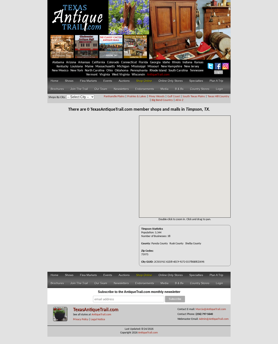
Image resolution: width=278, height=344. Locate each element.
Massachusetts (105, 66)
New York (76, 70)
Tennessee (197, 70)
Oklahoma (121, 70)
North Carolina (94, 70)
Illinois (176, 62)
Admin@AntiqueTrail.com (214, 319)
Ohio (109, 70)
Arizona (71, 62)
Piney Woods (157, 96)
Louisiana (76, 66)
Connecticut (129, 62)
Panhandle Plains (114, 96)
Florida (143, 62)
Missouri (153, 66)
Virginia (105, 74)
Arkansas (84, 62)
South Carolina (178, 70)
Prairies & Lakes (136, 96)
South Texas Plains (194, 96)
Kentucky (62, 66)
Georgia (155, 62)
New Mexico (60, 70)
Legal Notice (98, 319)
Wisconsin (138, 74)
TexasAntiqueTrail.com (95, 309)
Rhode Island (158, 70)
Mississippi (138, 66)
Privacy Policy (80, 319)
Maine (89, 66)
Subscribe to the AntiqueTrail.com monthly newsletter (139, 292)
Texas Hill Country (218, 96)
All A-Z (179, 100)
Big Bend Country (162, 100)
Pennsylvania (139, 70)
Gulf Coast (173, 96)
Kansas (198, 62)
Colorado (113, 62)
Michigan (123, 66)
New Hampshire (171, 66)
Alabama (58, 62)
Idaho (166, 62)
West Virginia (121, 74)
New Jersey (191, 66)
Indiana (187, 62)
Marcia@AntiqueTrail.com (211, 309)
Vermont (91, 74)
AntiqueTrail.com (158, 74)
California (98, 62)
